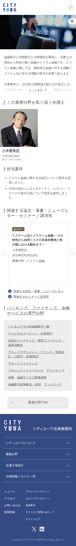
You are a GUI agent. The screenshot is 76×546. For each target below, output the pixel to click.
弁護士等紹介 (15, 465)
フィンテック (53, 384)
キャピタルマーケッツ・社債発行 (30, 333)
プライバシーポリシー (38, 491)
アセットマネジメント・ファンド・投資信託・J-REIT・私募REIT (36, 354)
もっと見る (36, 90)
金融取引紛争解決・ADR (24, 384)
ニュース (9, 491)
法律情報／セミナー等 (20, 476)
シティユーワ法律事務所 (12, 425)
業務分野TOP (38, 402)
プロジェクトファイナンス (26, 370)
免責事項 (30, 505)
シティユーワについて (20, 442)
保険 (11, 377)
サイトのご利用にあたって (40, 512)
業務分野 (12, 454)
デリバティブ (55, 370)
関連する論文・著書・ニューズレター (38, 291)
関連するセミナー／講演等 (31, 296)
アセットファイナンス (23, 363)
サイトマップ (33, 519)
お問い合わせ (12, 505)
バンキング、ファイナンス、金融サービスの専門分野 (38, 311)
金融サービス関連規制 (31, 377)
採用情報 (9, 512)
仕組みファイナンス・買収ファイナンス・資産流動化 (36, 343)
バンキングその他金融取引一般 (28, 326)
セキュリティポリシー (38, 498)
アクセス (9, 498)
